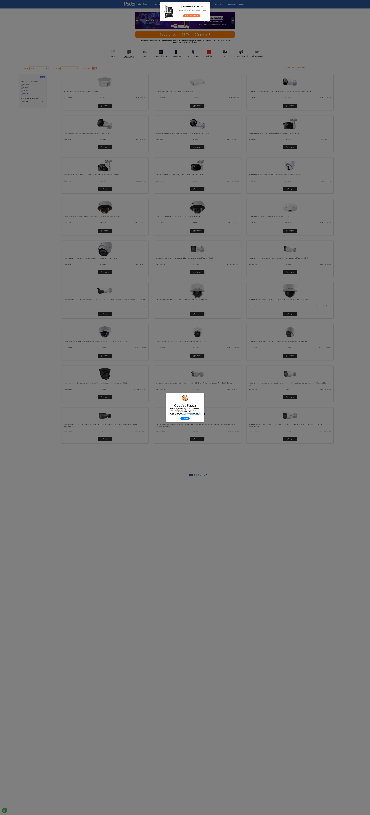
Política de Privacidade (190, 414)
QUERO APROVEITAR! (191, 16)
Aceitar (185, 418)
